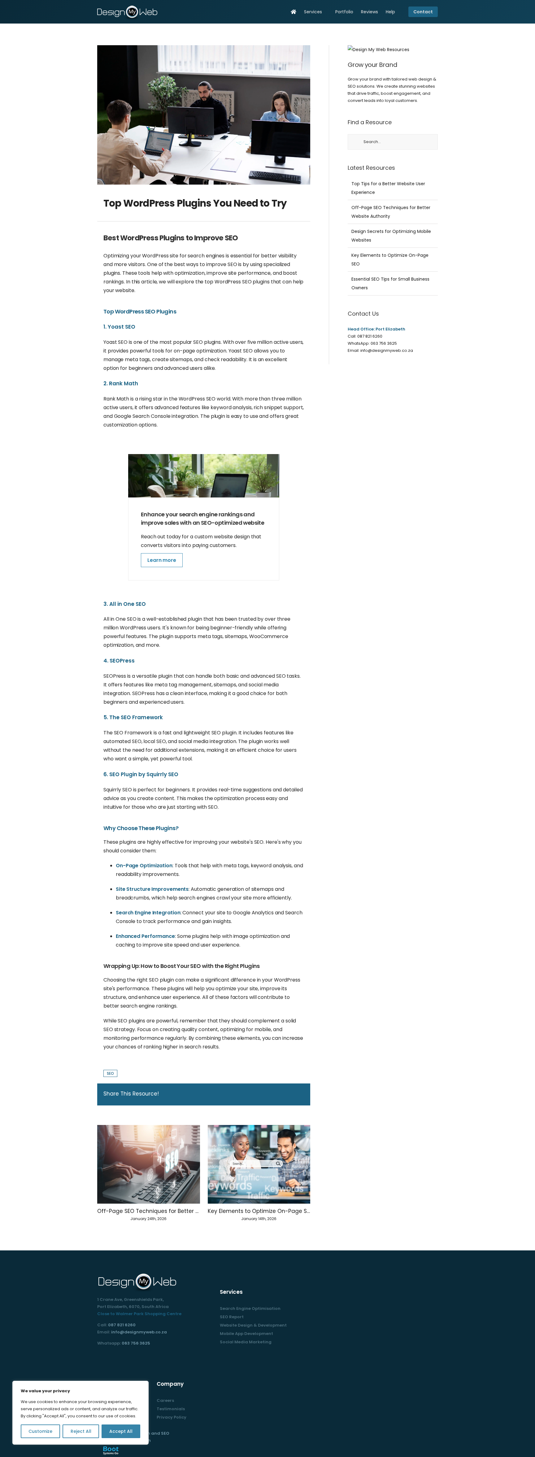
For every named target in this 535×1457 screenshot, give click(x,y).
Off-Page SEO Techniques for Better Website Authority (148, 1211)
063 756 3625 (384, 343)
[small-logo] (128, 7)
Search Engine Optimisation (250, 1308)
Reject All (81, 1431)
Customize (40, 1431)
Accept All (121, 1431)
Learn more (161, 560)
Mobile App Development (246, 1334)
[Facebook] (99, 1357)
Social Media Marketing (246, 1342)
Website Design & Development (253, 1325)
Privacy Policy (171, 1417)
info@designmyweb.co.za (386, 350)
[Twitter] (107, 1357)
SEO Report (232, 1317)
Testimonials (171, 1409)
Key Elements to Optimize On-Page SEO (259, 1211)
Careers (165, 1400)
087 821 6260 (369, 336)
